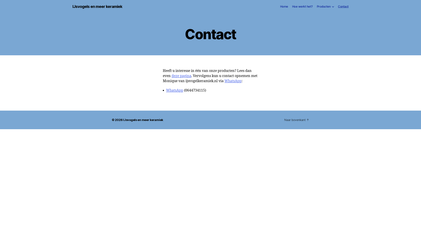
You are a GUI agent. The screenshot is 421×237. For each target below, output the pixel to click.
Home (284, 6)
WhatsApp (233, 81)
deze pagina (181, 76)
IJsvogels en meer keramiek (97, 7)
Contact (343, 6)
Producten (324, 6)
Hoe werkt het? (302, 6)
